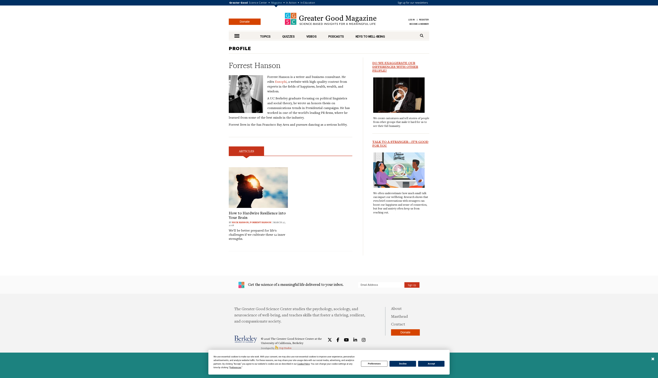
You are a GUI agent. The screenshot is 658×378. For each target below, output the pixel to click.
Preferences (374, 364)
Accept (431, 364)
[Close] (653, 359)
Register (424, 20)
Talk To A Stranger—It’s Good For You (400, 143)
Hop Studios (285, 348)
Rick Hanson (240, 222)
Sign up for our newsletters (413, 2)
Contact (398, 324)
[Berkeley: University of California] (245, 339)
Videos (311, 36)
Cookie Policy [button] (303, 364)
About (396, 308)
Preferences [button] (235, 367)
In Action (291, 2)
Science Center (258, 2)
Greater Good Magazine (330, 19)
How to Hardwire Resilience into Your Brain (257, 215)
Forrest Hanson (260, 222)
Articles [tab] (246, 151)
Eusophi (281, 81)
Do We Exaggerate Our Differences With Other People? (395, 67)
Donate (245, 21)
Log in (411, 20)
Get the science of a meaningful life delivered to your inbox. (295, 284)
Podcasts (336, 36)
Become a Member (419, 24)
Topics (265, 36)
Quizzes (288, 36)
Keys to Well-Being (370, 36)
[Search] (421, 35)
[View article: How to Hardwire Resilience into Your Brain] (258, 187)
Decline (403, 364)
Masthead (399, 316)
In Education (308, 2)
